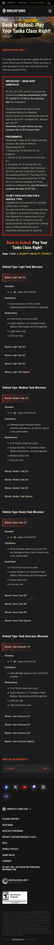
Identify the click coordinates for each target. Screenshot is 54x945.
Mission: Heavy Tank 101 (16, 522)
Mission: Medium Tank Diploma (18, 496)
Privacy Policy (10, 849)
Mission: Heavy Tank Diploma (18, 620)
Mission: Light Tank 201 (15, 347)
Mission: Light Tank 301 (15, 355)
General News (21, 20)
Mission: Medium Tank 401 (17, 488)
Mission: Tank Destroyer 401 (17, 733)
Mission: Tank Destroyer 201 (17, 716)
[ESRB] (14, 897)
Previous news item (9, 768)
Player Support (11, 819)
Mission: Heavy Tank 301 (16, 604)
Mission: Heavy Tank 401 (16, 612)
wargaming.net (15, 881)
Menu (50, 11)
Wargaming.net (17, 939)
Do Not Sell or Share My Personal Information (21, 868)
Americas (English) (17, 809)
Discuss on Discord (12, 50)
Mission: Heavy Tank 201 (16, 595)
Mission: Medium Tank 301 (17, 479)
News (11, 20)
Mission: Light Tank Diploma (17, 372)
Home (4, 20)
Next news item (46, 768)
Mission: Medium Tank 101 (17, 398)
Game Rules (8, 855)
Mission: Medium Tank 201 (17, 471)
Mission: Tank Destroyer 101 (17, 646)
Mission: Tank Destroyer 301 (17, 724)
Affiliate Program (12, 831)
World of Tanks (13, 11)
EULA (4, 843)
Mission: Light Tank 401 (15, 363)
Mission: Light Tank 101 (15, 277)
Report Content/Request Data (19, 837)
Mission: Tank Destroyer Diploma (19, 741)
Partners (7, 825)
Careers (6, 861)
